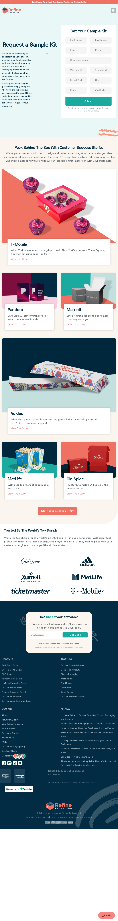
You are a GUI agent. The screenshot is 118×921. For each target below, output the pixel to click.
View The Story (20, 259)
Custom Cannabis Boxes (72, 665)
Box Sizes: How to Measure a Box (77, 757)
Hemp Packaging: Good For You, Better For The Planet (87, 728)
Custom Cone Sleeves (13, 670)
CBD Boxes (7, 674)
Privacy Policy (93, 111)
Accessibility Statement (80, 817)
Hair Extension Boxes (12, 679)
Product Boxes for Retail (14, 692)
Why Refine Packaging (13, 724)
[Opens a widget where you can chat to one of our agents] (106, 915)
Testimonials (8, 738)
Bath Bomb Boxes (10, 665)
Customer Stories (10, 733)
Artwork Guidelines (11, 720)
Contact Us (7, 756)
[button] (10, 2)
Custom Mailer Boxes (12, 688)
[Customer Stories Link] (72, 782)
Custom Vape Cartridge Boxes (16, 701)
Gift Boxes (66, 688)
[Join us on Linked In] (20, 763)
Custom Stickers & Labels (73, 697)
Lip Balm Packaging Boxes (14, 683)
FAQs (4, 742)
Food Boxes (66, 683)
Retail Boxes (67, 692)
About (5, 715)
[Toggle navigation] (113, 10)
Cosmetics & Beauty (70, 670)
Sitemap (30, 817)
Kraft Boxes (66, 679)
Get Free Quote (10, 751)
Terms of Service (66, 647)
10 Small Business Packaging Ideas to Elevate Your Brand (88, 723)
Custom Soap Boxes (11, 697)
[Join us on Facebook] (4, 763)
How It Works (8, 729)
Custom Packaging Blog (13, 747)
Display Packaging (69, 674)
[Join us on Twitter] (9, 763)
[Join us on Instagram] (15, 763)
